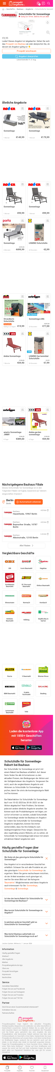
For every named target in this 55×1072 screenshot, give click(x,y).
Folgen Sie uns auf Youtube (12, 995)
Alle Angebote (7, 959)
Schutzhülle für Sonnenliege (30, 870)
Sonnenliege (32, 885)
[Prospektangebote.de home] (17, 3)
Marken (5, 962)
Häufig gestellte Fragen (11, 953)
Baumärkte (9, 882)
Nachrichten (6, 977)
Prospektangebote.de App (12, 965)
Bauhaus (20, 9)
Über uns (5, 968)
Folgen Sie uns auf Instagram (13, 992)
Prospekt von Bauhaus (16, 44)
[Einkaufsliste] (43, 3)
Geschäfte (10, 9)
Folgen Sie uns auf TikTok (12, 998)
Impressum (6, 974)
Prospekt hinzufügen (10, 971)
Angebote (29, 9)
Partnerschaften (8, 1013)
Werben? (5, 956)
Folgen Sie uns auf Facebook (13, 989)
